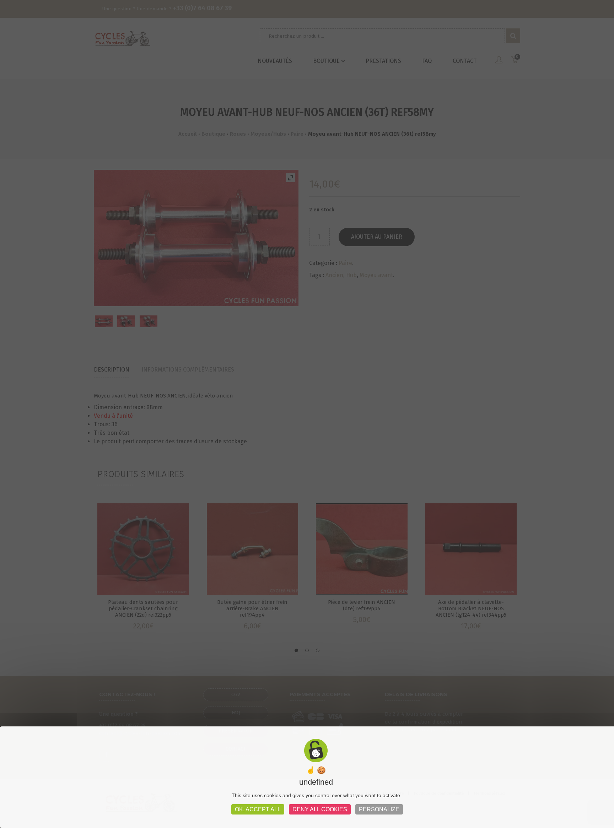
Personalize (379, 809)
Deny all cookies (319, 809)
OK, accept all (258, 809)
